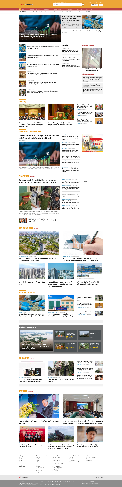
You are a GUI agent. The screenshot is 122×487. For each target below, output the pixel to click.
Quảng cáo (38, 472)
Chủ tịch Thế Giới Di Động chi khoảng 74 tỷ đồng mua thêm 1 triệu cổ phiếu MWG (71, 67)
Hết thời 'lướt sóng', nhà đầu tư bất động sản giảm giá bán (89, 283)
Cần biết (23, 391)
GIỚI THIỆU (100, 477)
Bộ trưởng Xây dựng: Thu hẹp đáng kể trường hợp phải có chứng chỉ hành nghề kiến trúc (84, 120)
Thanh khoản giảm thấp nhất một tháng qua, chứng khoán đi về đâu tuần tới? (70, 170)
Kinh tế (20, 312)
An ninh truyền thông (58, 463)
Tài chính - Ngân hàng (34, 9)
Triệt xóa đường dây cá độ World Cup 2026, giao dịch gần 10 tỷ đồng (70, 207)
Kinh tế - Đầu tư (57, 9)
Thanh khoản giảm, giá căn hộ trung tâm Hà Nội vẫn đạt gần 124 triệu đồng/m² (60, 284)
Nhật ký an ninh (32, 218)
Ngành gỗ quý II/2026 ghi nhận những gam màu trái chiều (84, 312)
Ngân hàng (64, 135)
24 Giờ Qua (79, 9)
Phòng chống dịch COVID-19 (61, 11)
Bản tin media (89, 458)
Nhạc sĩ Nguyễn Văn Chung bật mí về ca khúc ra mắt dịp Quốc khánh (89, 445)
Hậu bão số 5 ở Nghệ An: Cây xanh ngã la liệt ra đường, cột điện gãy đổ (94, 345)
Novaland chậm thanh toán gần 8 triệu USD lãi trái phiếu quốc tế (85, 296)
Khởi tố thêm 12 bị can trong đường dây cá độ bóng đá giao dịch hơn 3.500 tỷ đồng (92, 91)
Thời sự (23, 9)
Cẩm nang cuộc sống (40, 469)
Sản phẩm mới (39, 470)
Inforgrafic (89, 460)
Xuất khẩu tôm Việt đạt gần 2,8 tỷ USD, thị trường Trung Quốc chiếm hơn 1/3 (32, 315)
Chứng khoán (65, 167)
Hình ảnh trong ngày (91, 457)
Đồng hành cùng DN (52, 312)
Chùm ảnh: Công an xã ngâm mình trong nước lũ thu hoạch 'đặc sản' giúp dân (70, 345)
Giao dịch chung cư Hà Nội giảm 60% (32, 283)
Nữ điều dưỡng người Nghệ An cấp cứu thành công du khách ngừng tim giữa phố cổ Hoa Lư (84, 377)
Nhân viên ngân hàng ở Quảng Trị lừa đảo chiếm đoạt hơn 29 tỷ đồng (70, 201)
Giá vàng (96, 2)
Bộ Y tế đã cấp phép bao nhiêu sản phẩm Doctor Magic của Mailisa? (30, 380)
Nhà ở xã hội (56, 472)
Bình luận (21, 461)
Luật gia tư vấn (56, 460)
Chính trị (21, 457)
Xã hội (20, 121)
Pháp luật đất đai (67, 256)
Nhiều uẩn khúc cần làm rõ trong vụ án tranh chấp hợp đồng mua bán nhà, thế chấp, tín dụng (82, 259)
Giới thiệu (101, 2)
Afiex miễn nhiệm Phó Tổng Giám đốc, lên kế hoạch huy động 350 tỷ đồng (92, 85)
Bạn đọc (54, 461)
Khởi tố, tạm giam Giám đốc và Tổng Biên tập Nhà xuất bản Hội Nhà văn (71, 181)
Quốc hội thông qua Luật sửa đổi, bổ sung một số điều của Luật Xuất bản (60, 124)
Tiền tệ (37, 460)
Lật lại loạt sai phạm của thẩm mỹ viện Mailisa (61, 380)
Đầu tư (71, 457)
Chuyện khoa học (40, 467)
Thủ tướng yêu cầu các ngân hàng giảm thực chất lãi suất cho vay (70, 151)
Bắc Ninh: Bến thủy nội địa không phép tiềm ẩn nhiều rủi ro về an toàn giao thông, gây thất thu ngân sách (61, 446)
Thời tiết (91, 2)
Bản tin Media (69, 9)
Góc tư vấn (55, 470)
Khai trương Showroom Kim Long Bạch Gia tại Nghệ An (30, 445)
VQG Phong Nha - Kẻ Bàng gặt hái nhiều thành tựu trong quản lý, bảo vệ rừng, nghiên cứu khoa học (83, 422)
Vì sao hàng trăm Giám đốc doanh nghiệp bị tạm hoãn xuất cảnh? (85, 362)
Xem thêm (29, 101)
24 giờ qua (94, 4)
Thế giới (21, 460)
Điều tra (54, 458)
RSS (96, 477)
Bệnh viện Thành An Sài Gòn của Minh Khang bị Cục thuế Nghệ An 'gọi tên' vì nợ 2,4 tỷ (85, 369)
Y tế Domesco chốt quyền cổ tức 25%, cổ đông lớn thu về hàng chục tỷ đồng (60, 315)
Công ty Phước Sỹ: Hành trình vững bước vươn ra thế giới (39, 422)
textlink (85, 181)
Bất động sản (89, 9)
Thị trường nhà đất (23, 256)
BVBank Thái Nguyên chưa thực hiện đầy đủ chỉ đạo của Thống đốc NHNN (71, 157)
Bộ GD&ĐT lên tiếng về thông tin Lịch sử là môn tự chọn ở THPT (85, 113)
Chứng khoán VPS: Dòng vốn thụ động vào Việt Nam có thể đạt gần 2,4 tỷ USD (38, 35)
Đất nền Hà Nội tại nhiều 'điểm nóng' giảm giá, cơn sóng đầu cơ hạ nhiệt (38, 259)
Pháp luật (46, 9)
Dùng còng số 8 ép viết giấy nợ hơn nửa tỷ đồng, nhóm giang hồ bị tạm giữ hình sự (42, 91)
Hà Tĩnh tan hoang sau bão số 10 (94, 332)
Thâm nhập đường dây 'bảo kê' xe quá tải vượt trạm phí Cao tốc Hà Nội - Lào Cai (37, 11)
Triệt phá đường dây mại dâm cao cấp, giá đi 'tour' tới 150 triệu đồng (70, 195)
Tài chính (38, 457)
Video (101, 4)
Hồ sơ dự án (72, 460)
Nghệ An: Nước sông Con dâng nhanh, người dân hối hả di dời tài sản (70, 333)
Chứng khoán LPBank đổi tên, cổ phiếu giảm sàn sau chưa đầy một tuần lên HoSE (42, 74)
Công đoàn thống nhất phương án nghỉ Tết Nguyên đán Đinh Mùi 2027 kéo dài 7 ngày (85, 106)
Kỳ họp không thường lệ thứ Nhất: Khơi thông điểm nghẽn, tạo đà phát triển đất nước (41, 83)
